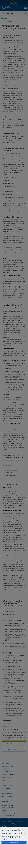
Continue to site (14, 842)
